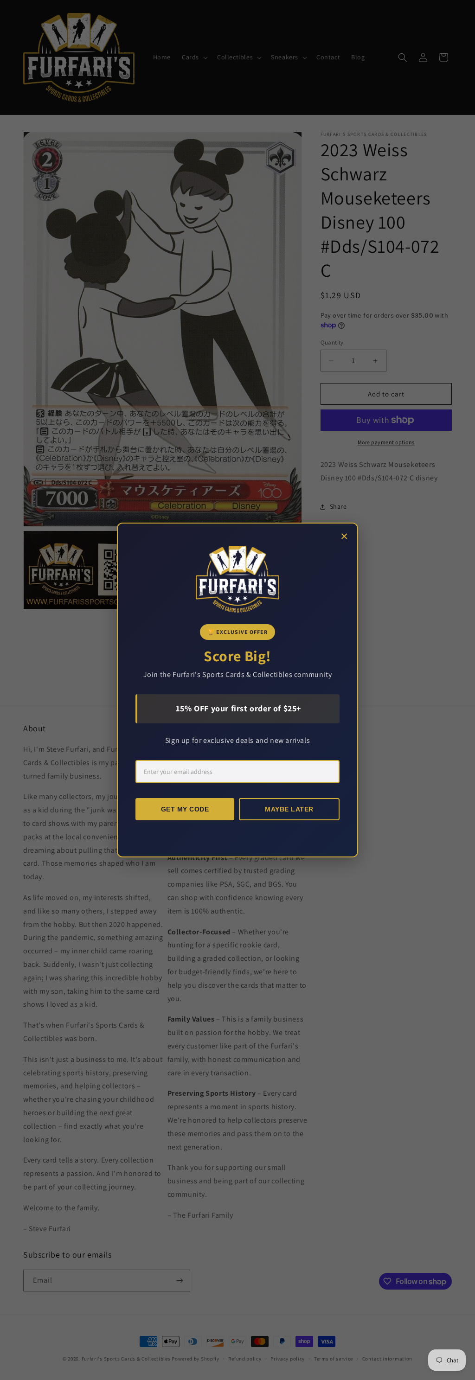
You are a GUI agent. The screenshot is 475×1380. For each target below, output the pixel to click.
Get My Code (185, 809)
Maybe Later (289, 809)
